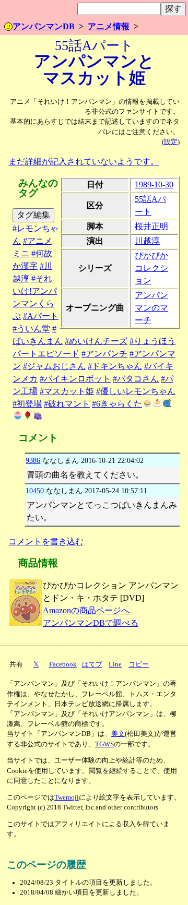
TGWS (104, 744)
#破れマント (67, 403)
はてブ (92, 664)
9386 (33, 460)
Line (115, 664)
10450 (35, 490)
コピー (138, 664)
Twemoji (66, 797)
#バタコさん (136, 378)
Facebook (63, 664)
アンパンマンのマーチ (151, 308)
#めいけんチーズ (96, 341)
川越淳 (147, 240)
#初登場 (27, 403)
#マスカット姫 (67, 391)
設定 (171, 142)
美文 (118, 733)
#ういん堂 (31, 328)
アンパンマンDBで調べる (90, 622)
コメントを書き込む (46, 541)
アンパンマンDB (44, 26)
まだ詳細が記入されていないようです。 (83, 161)
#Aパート (40, 316)
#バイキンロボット (75, 378)
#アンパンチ (104, 353)
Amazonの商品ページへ (86, 610)
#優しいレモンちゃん (135, 391)
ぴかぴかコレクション (151, 268)
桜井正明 (151, 226)
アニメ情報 (109, 26)
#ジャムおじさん (54, 366)
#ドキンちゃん (115, 366)
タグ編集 (33, 214)
